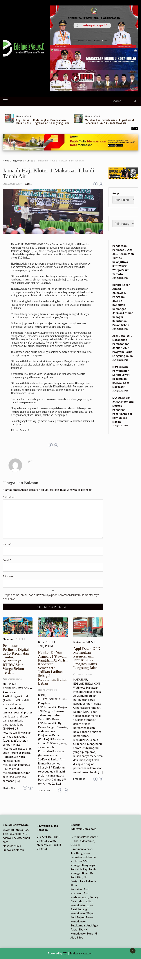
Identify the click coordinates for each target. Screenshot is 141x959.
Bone (41, 642)
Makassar (9, 639)
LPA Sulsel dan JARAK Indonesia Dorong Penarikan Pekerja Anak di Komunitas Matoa (123, 409)
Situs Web (9, 576)
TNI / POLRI (45, 646)
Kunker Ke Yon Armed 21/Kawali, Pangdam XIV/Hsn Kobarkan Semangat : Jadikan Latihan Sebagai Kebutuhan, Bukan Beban (53, 667)
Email (7, 560)
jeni (31, 461)
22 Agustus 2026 (13, 679)
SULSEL (28, 183)
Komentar (10, 496)
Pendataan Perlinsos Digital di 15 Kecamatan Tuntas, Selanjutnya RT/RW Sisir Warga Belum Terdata (16, 659)
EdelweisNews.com (81, 953)
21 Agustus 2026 (83, 674)
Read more (9, 788)
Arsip (115, 193)
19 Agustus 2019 (13, 183)
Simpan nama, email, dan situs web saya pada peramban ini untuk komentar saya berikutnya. (51, 597)
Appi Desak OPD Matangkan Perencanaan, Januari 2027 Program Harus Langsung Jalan (43, 121)
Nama (7, 544)
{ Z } (65, 953)
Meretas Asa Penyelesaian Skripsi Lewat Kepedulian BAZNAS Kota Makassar (109, 121)
